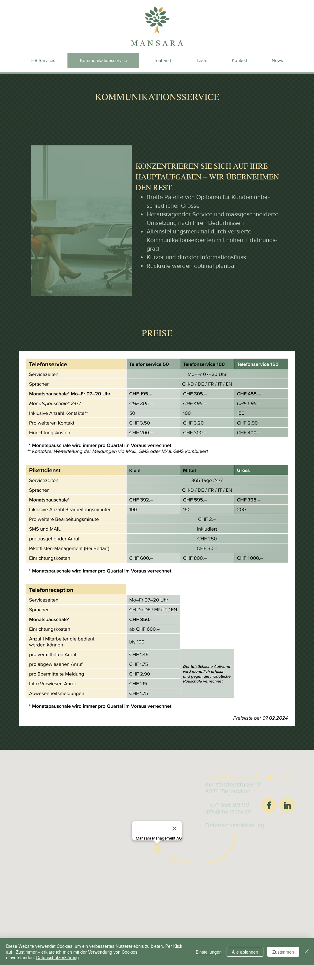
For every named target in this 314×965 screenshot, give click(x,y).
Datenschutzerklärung (57, 957)
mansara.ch (235, 811)
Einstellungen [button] (209, 952)
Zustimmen (283, 952)
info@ (212, 811)
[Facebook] (269, 805)
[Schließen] (306, 951)
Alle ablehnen (245, 952)
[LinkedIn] (287, 805)
